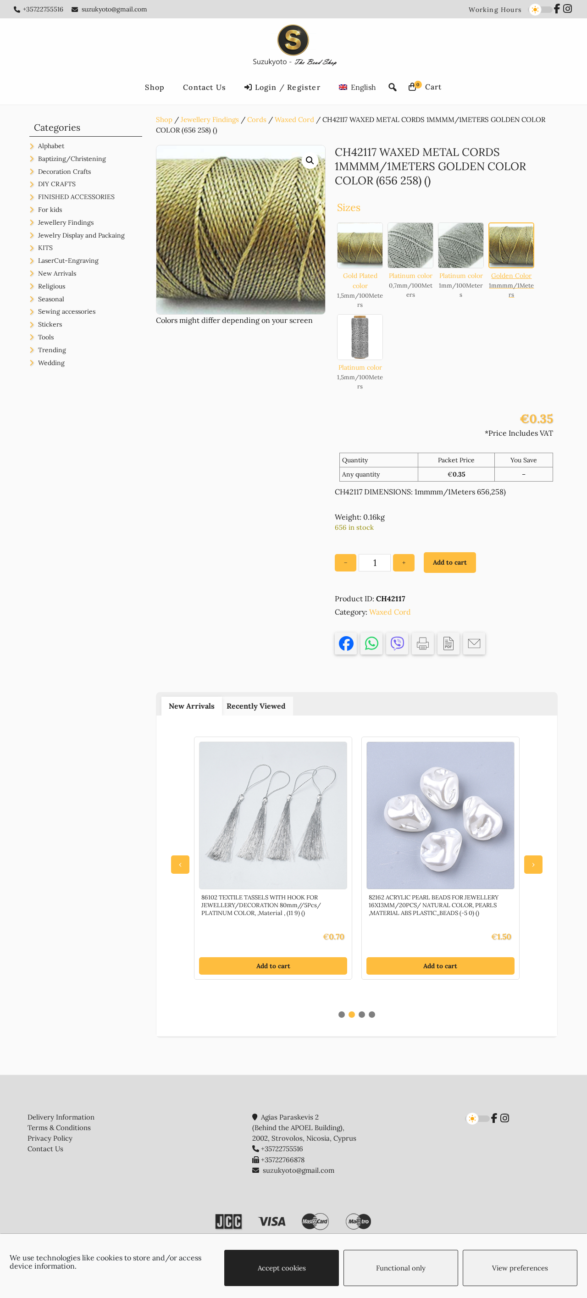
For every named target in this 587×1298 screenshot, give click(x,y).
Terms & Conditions (59, 1127)
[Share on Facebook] (346, 643)
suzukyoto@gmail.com (114, 9)
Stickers (50, 324)
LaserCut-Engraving (68, 260)
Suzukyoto (293, 47)
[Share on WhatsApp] (371, 643)
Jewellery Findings (210, 119)
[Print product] (423, 643)
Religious (51, 286)
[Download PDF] (448, 643)
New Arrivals (57, 273)
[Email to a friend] (474, 643)
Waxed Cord (294, 119)
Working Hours (495, 9)
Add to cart (450, 562)
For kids (50, 209)
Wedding (51, 363)
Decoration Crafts (64, 171)
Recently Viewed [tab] (256, 705)
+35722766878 (283, 1159)
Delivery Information (61, 1117)
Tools (46, 337)
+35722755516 (43, 9)
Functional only (401, 1268)
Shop (164, 119)
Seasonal (51, 299)
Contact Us (45, 1148)
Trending (52, 350)
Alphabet (51, 146)
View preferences (520, 1268)
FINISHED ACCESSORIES (76, 197)
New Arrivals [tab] (192, 705)
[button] (310, 160)
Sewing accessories (66, 311)
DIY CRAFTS (57, 184)
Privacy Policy (50, 1138)
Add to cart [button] (273, 966)
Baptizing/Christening (72, 159)
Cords (256, 119)
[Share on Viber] (397, 643)
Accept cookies (282, 1268)
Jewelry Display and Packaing (81, 235)
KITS (45, 248)
